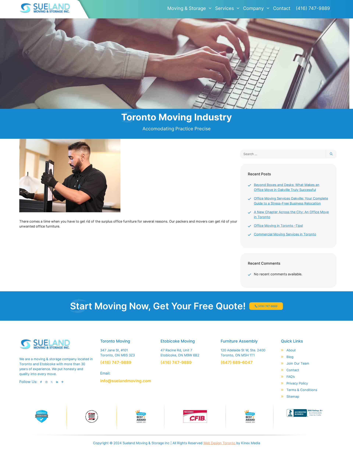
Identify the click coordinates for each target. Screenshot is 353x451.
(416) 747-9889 (313, 8)
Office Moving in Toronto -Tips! (278, 226)
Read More (27, 232)
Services (224, 8)
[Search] (331, 154)
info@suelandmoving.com (125, 380)
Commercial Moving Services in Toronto (285, 234)
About (291, 350)
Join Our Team (297, 363)
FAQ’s (290, 377)
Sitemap (292, 396)
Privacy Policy (297, 383)
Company (253, 8)
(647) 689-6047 (237, 362)
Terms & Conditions (301, 390)
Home (143, 68)
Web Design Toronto (219, 443)
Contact (281, 8)
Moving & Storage (186, 8)
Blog (289, 357)
